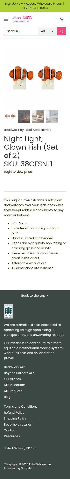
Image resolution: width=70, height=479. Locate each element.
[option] (35, 77)
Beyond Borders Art (19, 373)
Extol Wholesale (40, 464)
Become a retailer (18, 424)
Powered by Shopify (18, 468)
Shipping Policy (15, 418)
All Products (13, 391)
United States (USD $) (19, 448)
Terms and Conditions (20, 406)
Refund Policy (14, 412)
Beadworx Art (14, 367)
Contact (10, 430)
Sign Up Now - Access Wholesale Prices (35, 4)
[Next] (61, 77)
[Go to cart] (62, 19)
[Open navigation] (6, 19)
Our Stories (12, 379)
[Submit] (61, 31)
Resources (12, 436)
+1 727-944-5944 (35, 8)
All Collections (14, 385)
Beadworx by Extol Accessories (27, 130)
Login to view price (18, 171)
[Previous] (9, 77)
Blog (7, 397)
